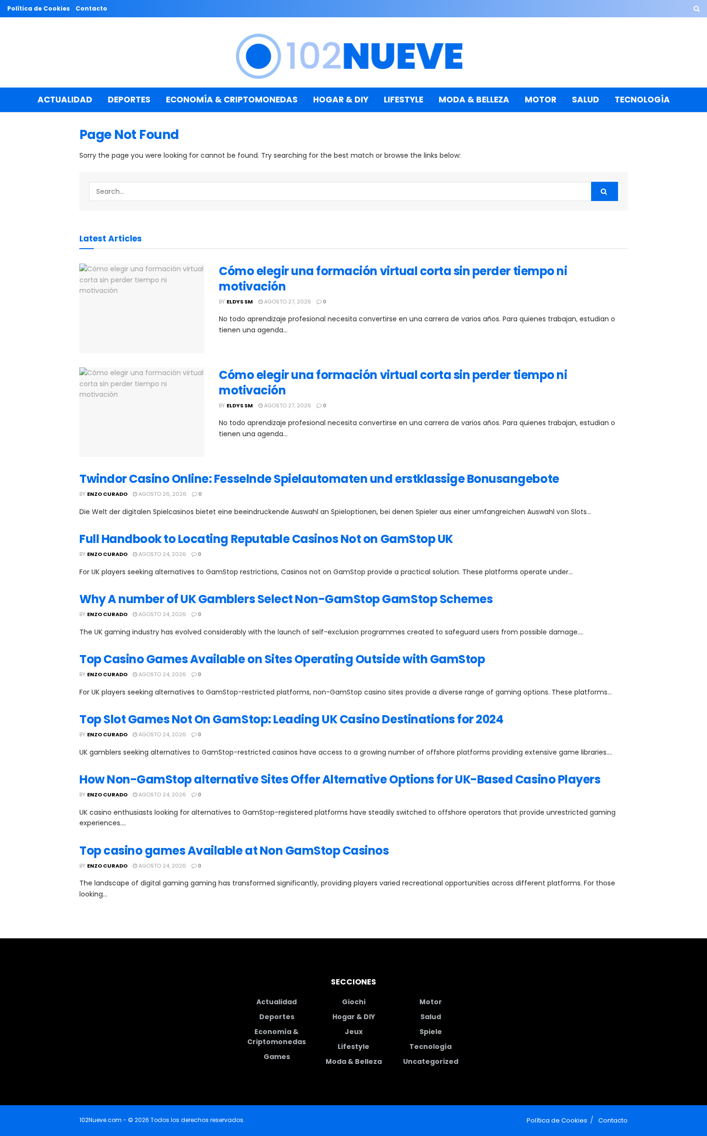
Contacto (91, 8)
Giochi (354, 1002)
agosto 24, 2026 (161, 554)
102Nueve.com (100, 1120)
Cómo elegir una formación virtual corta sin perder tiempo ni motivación (393, 278)
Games (277, 1056)
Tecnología (642, 99)
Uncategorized (430, 1061)
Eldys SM (240, 301)
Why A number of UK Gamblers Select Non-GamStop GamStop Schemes (285, 599)
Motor (540, 99)
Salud (585, 99)
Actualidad (65, 99)
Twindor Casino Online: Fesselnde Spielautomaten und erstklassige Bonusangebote (319, 479)
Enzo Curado (107, 494)
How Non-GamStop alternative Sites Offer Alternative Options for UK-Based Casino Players (339, 779)
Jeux (354, 1031)
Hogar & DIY (340, 99)
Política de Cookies (38, 8)
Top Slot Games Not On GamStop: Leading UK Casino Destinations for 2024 (291, 719)
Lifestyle (403, 99)
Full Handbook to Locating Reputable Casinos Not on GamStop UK (266, 539)
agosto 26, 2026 (162, 494)
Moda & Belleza (474, 99)
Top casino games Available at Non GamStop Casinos (234, 850)
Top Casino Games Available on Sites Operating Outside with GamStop (282, 659)
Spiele (430, 1031)
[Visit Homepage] (353, 52)
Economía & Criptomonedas (232, 99)
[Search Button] (697, 8)
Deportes (129, 99)
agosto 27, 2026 (287, 301)
